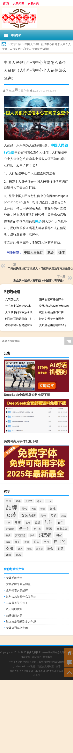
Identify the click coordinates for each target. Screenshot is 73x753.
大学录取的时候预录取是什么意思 (21, 312)
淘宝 (59, 535)
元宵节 (28, 501)
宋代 (43, 515)
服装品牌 (62, 528)
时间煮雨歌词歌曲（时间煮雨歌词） (21, 318)
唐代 (24, 508)
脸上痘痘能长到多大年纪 (21, 621)
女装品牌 (28, 515)
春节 (61, 522)
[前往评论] (68, 662)
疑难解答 (47, 656)
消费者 (45, 534)
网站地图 (36, 656)
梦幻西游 (20, 535)
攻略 (27, 522)
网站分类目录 (59, 652)
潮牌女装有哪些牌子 (51, 299)
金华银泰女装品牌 (17, 590)
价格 (18, 501)
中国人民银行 (33, 252)
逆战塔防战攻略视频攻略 (54, 306)
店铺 (18, 522)
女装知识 (18, 3)
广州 (8, 522)
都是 (60, 548)
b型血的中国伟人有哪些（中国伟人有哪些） (38, 280)
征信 (10, 152)
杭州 (8, 535)
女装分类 (33, 3)
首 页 (6, 3)
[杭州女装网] (36, 18)
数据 (37, 522)
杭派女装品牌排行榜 (51, 312)
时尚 (49, 522)
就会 (38, 221)
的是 (46, 542)
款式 (32, 535)
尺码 (53, 515)
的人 (36, 542)
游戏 (8, 542)
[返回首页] (68, 652)
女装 (11, 514)
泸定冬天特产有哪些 (51, 318)
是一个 (24, 528)
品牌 (11, 507)
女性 (52, 508)
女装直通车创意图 (17, 628)
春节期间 (10, 528)
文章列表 (16, 44)
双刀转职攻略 (14, 609)
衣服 (9, 547)
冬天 (39, 501)
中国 (8, 501)
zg (13, 90)
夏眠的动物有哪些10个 (53, 325)
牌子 (17, 542)
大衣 (34, 508)
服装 (48, 528)
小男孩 (36, 675)
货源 (29, 548)
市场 (63, 515)
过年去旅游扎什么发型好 (21, 596)
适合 (50, 548)
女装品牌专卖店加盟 (18, 584)
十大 (49, 501)
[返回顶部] (68, 672)
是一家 (37, 528)
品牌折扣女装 (14, 615)
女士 (42, 508)
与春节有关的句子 (17, 603)
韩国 (8, 555)
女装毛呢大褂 (14, 578)
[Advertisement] (36, 716)
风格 (18, 555)
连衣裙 (39, 548)
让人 (20, 548)
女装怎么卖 (12, 299)
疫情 (27, 541)
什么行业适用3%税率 (18, 306)
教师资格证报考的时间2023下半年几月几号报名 (21, 325)
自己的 (59, 541)
